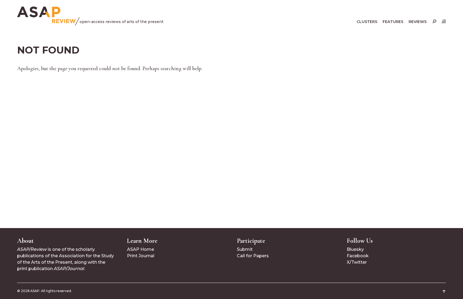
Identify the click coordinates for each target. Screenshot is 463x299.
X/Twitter (357, 262)
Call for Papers (253, 255)
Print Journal (140, 255)
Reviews (418, 21)
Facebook (358, 255)
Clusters (367, 21)
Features (393, 21)
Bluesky (355, 249)
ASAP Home (140, 249)
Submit (245, 249)
